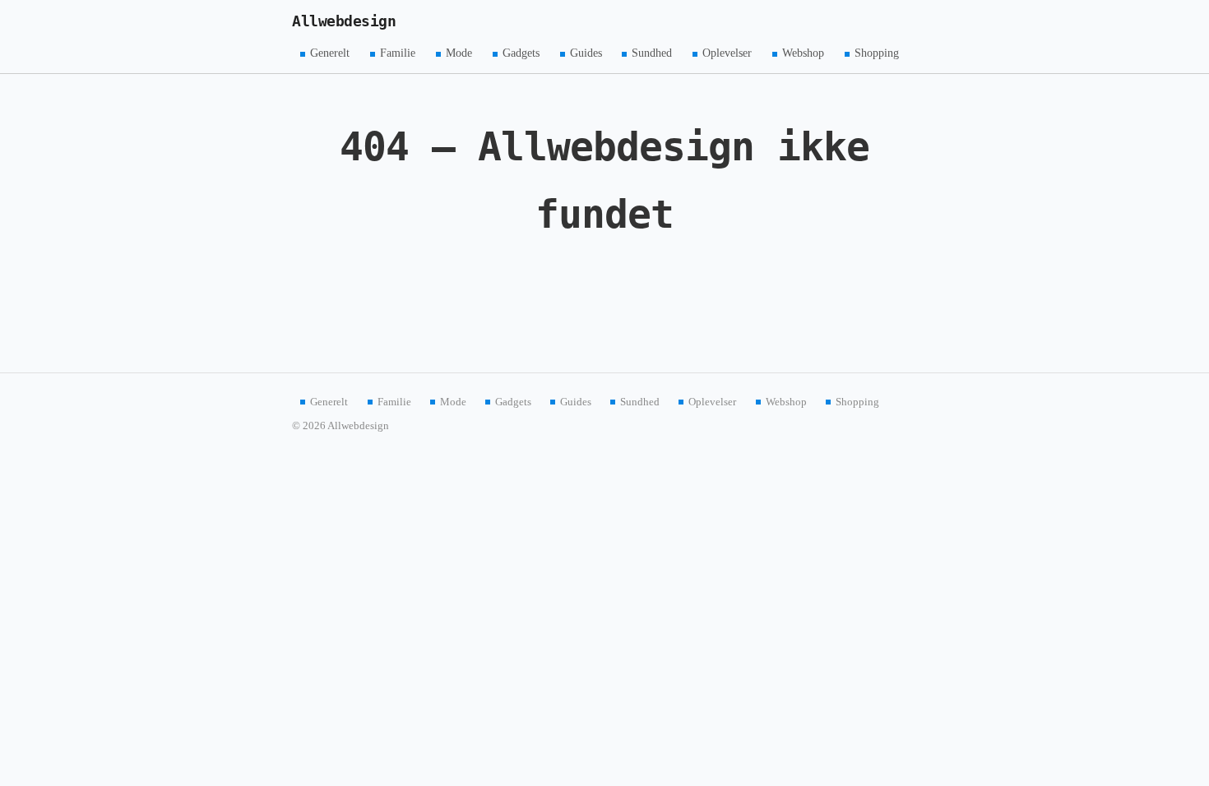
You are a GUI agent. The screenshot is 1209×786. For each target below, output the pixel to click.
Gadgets (521, 53)
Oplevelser (727, 53)
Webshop (803, 53)
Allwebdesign (344, 21)
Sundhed (652, 53)
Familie (397, 53)
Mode (459, 53)
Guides (586, 53)
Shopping (877, 53)
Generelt (330, 53)
